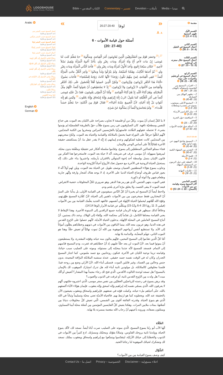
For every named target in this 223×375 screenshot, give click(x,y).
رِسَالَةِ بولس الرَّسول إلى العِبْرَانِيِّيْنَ (42, 84)
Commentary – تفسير (117, 8)
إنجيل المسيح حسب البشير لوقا (43, 42)
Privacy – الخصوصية (108, 361)
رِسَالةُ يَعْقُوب (50, 90)
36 (110, 86)
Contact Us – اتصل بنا (78, 361)
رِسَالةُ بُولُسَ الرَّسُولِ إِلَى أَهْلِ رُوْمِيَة (42, 58)
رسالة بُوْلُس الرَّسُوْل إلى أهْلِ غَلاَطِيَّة (42, 63)
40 (153, 106)
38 (77, 96)
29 (154, 65)
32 (89, 71)
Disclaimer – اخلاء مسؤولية (141, 361)
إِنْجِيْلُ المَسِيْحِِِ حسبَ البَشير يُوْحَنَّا (43, 47)
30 (95, 65)
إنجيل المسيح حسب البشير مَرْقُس (42, 37)
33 (155, 76)
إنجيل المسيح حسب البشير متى (43, 31)
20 (157, 55)
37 (113, 91)
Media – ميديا (170, 8)
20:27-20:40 (192, 137)
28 (82, 55)
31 (156, 71)
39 (107, 101)
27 (161, 55)
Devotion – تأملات (146, 8)
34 (78, 76)
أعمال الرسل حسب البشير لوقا (43, 53)
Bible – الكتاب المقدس (86, 8)
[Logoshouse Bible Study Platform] (46, 8)
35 (119, 81)
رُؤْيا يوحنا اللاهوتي (48, 95)
